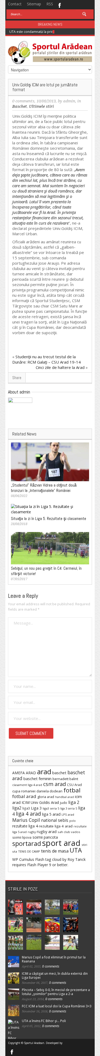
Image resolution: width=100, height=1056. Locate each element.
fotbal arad (24, 796)
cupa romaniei (23, 791)
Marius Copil (26, 820)
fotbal (72, 790)
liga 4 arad (28, 813)
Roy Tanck (76, 859)
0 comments (23, 101)
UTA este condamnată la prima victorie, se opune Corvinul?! (54, 31)
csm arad (54, 784)
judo (63, 802)
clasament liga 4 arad (27, 785)
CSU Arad (74, 785)
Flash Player (37, 864)
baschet (59, 772)
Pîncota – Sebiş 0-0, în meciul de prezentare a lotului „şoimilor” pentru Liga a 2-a (56, 992)
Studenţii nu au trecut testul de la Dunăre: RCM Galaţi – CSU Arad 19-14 (46, 359)
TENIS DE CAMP (29, 851)
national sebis (54, 820)
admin (69, 101)
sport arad (61, 843)
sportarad (26, 843)
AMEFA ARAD (24, 772)
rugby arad (47, 831)
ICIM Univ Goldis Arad (40, 802)
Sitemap (34, 3)
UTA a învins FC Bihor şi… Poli (44, 1021)
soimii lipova (21, 837)
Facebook (59, 4)
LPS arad (68, 814)
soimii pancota (45, 837)
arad (44, 771)
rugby (32, 832)
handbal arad (64, 797)
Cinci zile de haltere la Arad (60, 367)
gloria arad (45, 796)
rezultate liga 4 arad (56, 826)
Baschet (19, 106)
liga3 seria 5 (51, 808)
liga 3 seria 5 (68, 808)
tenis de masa (55, 851)
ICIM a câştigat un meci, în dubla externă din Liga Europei (55, 975)
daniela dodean (49, 791)
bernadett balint (65, 778)
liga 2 (73, 802)
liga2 (16, 808)
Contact (15, 3)
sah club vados (69, 832)
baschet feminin (37, 778)
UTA (76, 850)
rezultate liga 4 (25, 825)
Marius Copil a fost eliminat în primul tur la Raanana (54, 959)
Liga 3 (36, 808)
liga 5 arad (51, 814)
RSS (49, 3)
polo (72, 821)
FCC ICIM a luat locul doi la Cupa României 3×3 (56, 1006)
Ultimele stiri (41, 106)
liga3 (26, 808)
